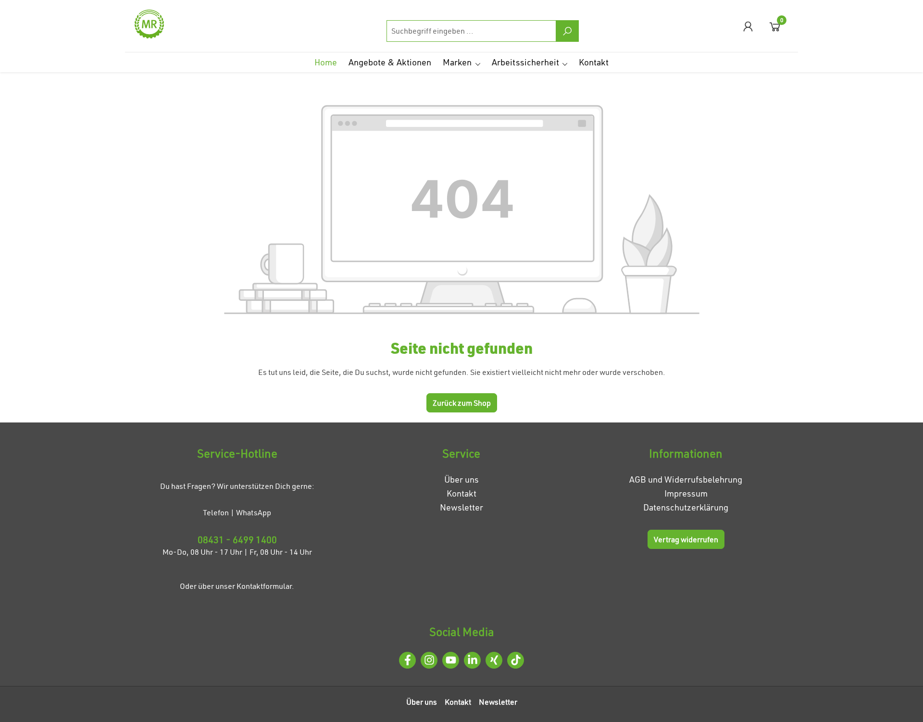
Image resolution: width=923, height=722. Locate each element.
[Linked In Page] (472, 660)
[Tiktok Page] (515, 660)
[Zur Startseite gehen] (183, 24)
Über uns (461, 479)
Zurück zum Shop (462, 403)
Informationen (686, 453)
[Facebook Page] (407, 660)
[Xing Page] (494, 660)
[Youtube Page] (450, 660)
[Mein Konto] (748, 26)
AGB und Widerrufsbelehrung (685, 479)
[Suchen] (567, 31)
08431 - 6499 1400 (237, 540)
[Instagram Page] (429, 660)
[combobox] (471, 31)
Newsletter (461, 507)
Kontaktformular (264, 586)
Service (461, 453)
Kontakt (461, 493)
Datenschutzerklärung (685, 507)
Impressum (686, 493)
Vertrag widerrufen (686, 539)
